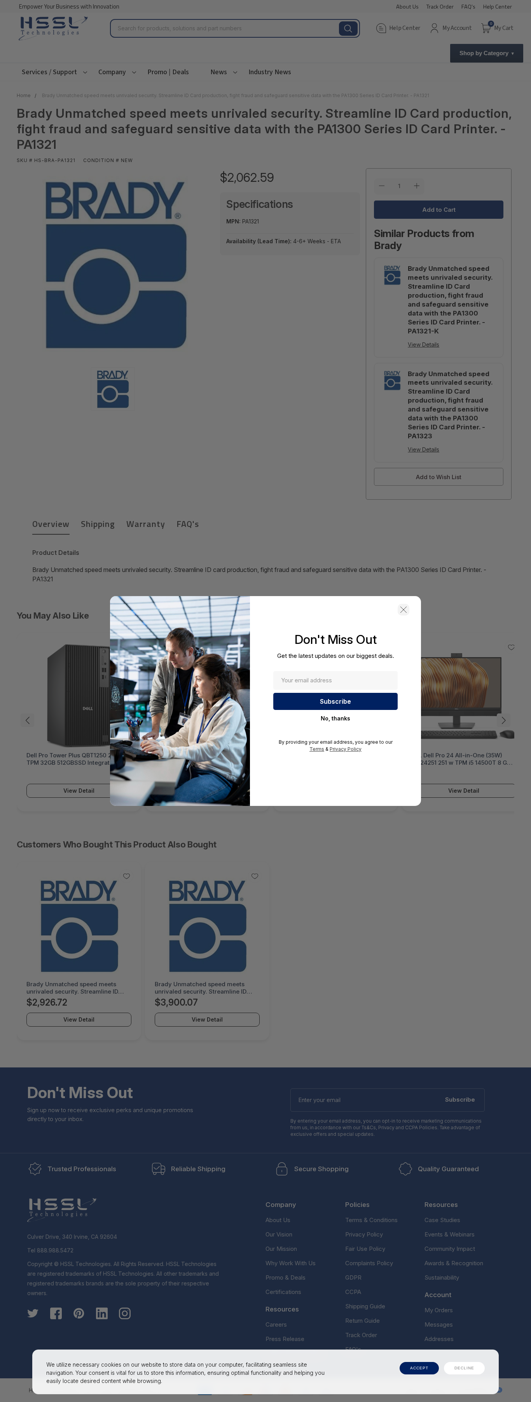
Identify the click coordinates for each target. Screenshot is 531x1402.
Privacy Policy (346, 749)
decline (464, 1368)
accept (419, 1368)
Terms (316, 749)
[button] (403, 610)
